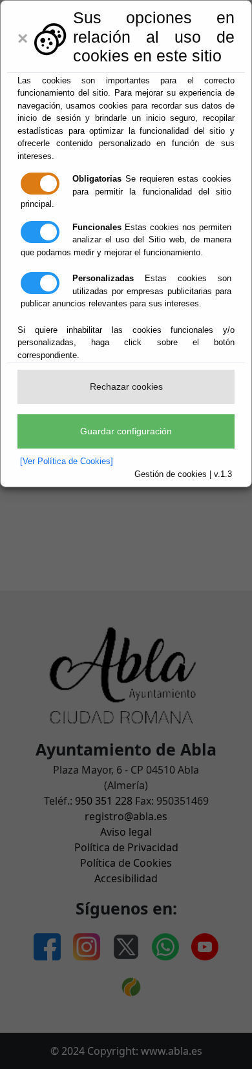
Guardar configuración (126, 431)
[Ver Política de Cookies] (66, 461)
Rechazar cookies (126, 386)
